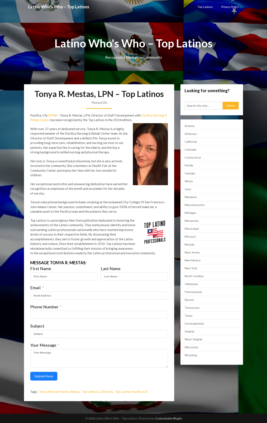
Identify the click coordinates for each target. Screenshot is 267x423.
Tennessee (192, 307)
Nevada (189, 244)
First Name (40, 268)
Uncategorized (194, 323)
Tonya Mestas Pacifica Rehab (59, 391)
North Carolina (194, 276)
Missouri (190, 236)
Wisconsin (191, 347)
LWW (51, 115)
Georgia (190, 173)
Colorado (190, 149)
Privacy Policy (230, 7)
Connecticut (193, 157)
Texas (189, 315)
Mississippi (192, 228)
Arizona (189, 126)
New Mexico (193, 260)
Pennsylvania (193, 292)
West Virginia (193, 339)
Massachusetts (195, 205)
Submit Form (44, 376)
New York (191, 268)
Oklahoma (191, 284)
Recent (189, 299)
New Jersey (192, 252)
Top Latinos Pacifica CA (131, 391)
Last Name (111, 268)
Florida (189, 165)
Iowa (188, 189)
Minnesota (192, 220)
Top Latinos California (97, 391)
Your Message (43, 344)
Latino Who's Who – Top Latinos (58, 6)
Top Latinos (205, 7)
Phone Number (44, 306)
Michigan (190, 213)
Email (35, 287)
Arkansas (191, 133)
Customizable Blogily (168, 418)
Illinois (189, 181)
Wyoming (191, 355)
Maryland (190, 197)
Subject (37, 325)
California (191, 141)
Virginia (189, 331)
